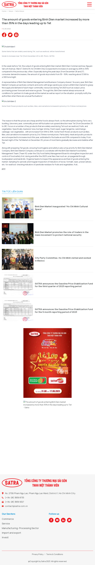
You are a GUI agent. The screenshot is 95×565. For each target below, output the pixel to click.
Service (6, 523)
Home (4, 11)
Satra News (19, 11)
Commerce (8, 518)
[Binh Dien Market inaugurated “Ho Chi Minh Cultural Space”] (17, 207)
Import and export (11, 532)
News (11, 11)
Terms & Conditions (54, 554)
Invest (5, 537)
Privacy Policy (37, 554)
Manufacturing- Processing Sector (20, 528)
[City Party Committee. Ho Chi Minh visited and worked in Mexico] (17, 259)
